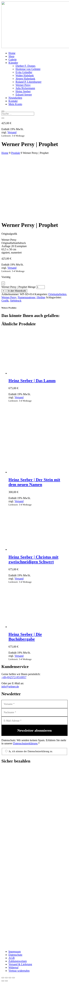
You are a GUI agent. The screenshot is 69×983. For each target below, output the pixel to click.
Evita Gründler (24, 72)
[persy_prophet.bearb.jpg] (27, 197)
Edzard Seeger (24, 94)
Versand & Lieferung (20, 964)
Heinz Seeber (23, 91)
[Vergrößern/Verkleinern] (2, 977)
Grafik (5, 300)
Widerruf (13, 967)
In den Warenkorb (17, 290)
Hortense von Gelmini (28, 69)
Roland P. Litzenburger (28, 81)
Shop (11, 56)
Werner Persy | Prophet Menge (18, 286)
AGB (11, 957)
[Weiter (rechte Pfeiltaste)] (6, 980)
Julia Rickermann (25, 88)
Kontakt (13, 100)
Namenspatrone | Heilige (31, 297)
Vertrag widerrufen (19, 970)
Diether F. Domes (25, 65)
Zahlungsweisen (17, 961)
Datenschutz (15, 954)
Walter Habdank (25, 75)
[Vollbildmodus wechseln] (6, 977)
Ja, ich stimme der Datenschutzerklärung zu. (30, 751)
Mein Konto (15, 104)
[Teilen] (9, 977)
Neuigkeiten (15, 97)
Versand (11, 132)
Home (11, 53)
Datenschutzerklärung (25, 743)
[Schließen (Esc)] (13, 977)
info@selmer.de (10, 686)
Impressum (14, 951)
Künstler (13, 62)
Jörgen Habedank (25, 78)
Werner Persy (23, 85)
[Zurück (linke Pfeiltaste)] (2, 980)
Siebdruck (15, 300)
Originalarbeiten (57, 294)
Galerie (12, 59)
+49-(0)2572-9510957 (13, 677)
